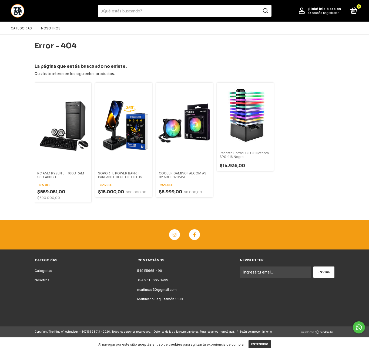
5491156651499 (149, 271)
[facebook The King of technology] (194, 234)
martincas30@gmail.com (157, 290)
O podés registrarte (324, 13)
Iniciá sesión (330, 9)
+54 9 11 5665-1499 (152, 280)
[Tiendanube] (317, 332)
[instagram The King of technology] (174, 234)
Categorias (21, 28)
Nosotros (51, 28)
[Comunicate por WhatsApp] (359, 327)
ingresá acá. (227, 331)
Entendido (259, 344)
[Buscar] (265, 11)
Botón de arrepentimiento (256, 331)
